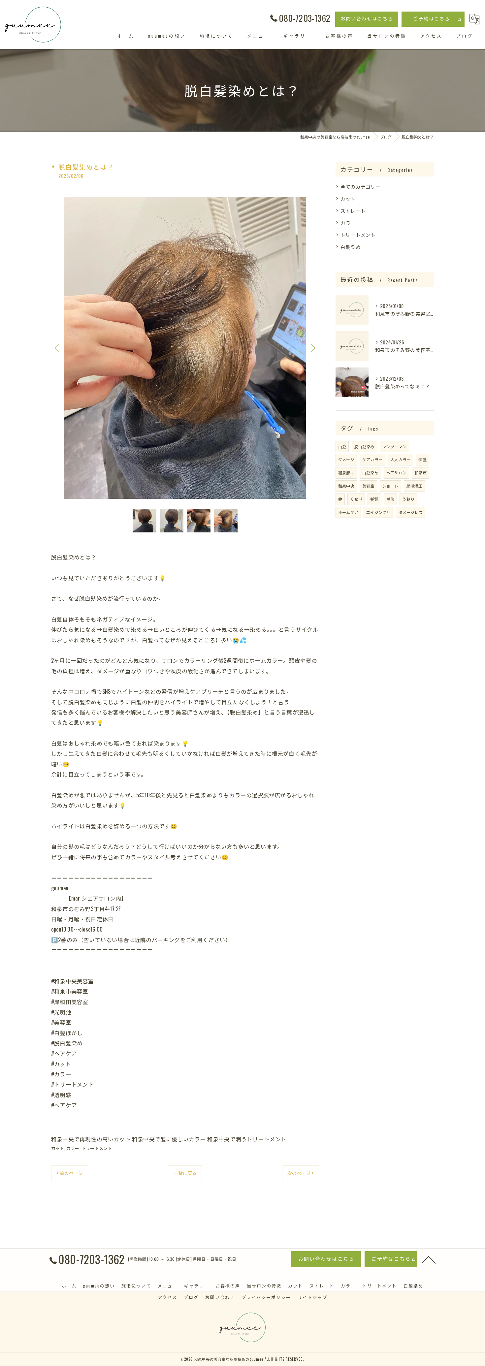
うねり (408, 499)
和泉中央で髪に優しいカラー (169, 1139)
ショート (390, 486)
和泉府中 (346, 472)
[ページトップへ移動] (429, 1259)
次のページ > (300, 1172)
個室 (422, 459)
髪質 (374, 499)
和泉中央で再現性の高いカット (91, 1139)
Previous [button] (57, 347)
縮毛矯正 (414, 486)
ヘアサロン (396, 472)
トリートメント (96, 1148)
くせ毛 (356, 499)
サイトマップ (312, 1297)
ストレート (353, 210)
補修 (390, 499)
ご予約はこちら (431, 18)
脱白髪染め (364, 446)
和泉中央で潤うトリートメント (247, 1139)
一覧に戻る (185, 1172)
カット (57, 1148)
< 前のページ (69, 1172)
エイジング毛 (378, 512)
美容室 (368, 486)
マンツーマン (394, 446)
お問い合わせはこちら (366, 18)
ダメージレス (411, 512)
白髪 (342, 446)
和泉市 (420, 472)
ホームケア (348, 512)
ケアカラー (372, 459)
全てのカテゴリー (360, 186)
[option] (185, 348)
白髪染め (350, 246)
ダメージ (346, 459)
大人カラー (400, 459)
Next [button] (312, 347)
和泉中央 (346, 486)
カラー (73, 1148)
